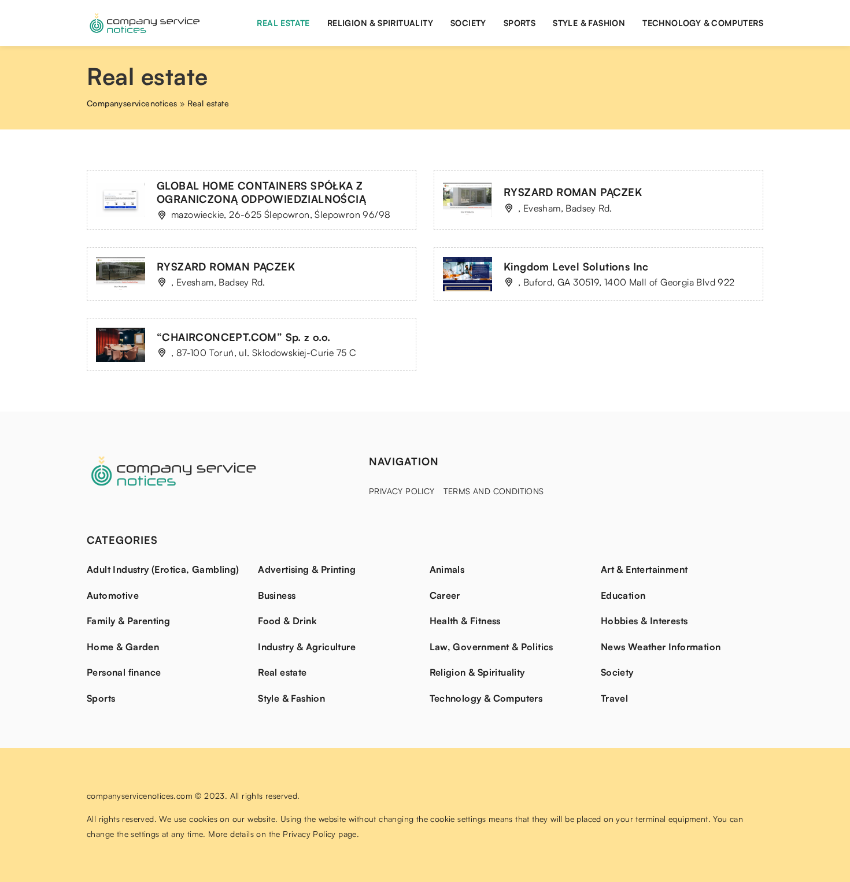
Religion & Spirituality (380, 23)
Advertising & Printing (307, 569)
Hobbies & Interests (644, 621)
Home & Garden (123, 647)
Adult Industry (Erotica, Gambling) (163, 569)
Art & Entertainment (644, 569)
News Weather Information (661, 647)
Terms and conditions (494, 491)
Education (623, 595)
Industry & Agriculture (307, 647)
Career (445, 595)
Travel (614, 698)
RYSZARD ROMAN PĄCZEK (573, 192)
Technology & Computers (702, 23)
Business (276, 595)
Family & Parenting (128, 621)
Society (468, 23)
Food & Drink (287, 621)
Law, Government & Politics (491, 647)
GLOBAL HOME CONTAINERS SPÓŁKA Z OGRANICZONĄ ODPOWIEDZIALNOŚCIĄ (261, 192)
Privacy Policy (402, 491)
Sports (519, 23)
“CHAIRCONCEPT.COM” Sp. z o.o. (244, 337)
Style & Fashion (589, 23)
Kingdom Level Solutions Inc (576, 266)
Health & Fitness (465, 621)
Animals (447, 569)
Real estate (283, 23)
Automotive (113, 595)
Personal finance (124, 672)
